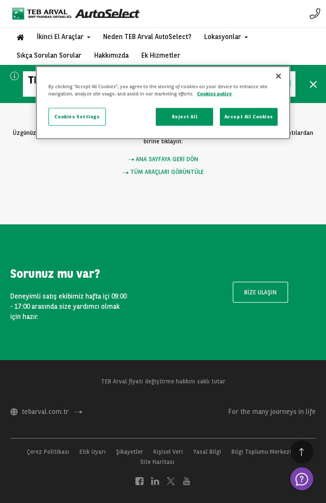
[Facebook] (139, 480)
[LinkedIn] (155, 480)
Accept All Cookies (249, 117)
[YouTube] (187, 480)
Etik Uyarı (92, 451)
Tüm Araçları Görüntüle (166, 172)
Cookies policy (214, 93)
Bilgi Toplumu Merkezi (261, 451)
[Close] (278, 76)
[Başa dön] (301, 451)
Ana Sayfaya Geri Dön (166, 159)
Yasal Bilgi (207, 451)
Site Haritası (157, 461)
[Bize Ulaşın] (315, 13)
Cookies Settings (76, 117)
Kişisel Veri (168, 451)
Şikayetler (129, 451)
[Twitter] (171, 480)
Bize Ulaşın (260, 292)
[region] (163, 102)
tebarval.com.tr (45, 412)
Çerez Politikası (48, 451)
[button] (64, 37)
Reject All (185, 117)
